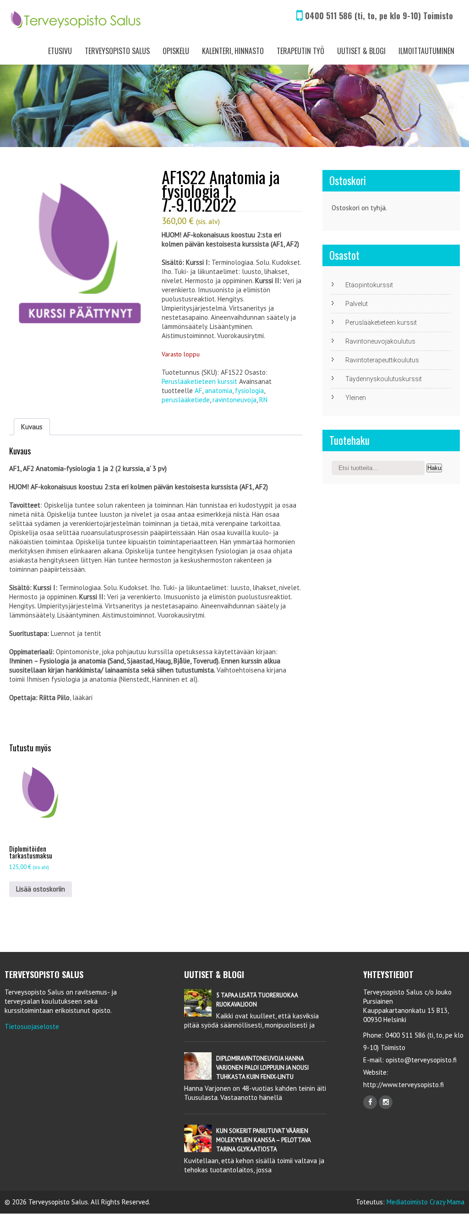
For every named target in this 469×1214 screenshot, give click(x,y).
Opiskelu (176, 50)
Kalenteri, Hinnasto (233, 50)
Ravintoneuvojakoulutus (380, 341)
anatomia (218, 390)
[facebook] (370, 1102)
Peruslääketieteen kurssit (199, 381)
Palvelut (356, 303)
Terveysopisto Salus (117, 50)
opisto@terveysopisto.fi (421, 1059)
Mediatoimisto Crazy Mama (425, 1202)
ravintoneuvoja (234, 399)
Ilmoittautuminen (426, 50)
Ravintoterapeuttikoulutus (382, 360)
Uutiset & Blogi (361, 50)
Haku (434, 468)
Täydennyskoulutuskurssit (383, 379)
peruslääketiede (186, 399)
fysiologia (249, 390)
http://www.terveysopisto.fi (403, 1084)
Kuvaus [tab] (32, 426)
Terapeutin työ (300, 50)
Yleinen (355, 397)
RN (263, 399)
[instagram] (386, 1102)
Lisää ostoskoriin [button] (40, 889)
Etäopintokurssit (369, 285)
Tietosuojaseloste (32, 1026)
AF (198, 390)
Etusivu (60, 50)
